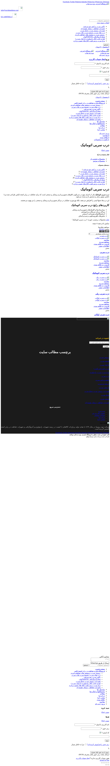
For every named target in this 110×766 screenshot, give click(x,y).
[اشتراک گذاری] (106, 762)
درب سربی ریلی (102, 294)
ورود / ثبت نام (100, 704)
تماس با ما (101, 419)
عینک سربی (105, 395)
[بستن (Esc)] (108, 762)
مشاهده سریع (104, 242)
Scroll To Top (104, 760)
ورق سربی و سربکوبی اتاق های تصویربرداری (89, 41)
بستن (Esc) (105, 150)
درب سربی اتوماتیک (100, 273)
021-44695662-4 (6, 17)
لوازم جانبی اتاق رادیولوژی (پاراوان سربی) (90, 39)
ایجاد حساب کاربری (97, 59)
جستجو (106, 45)
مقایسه (106, 240)
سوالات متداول (99, 415)
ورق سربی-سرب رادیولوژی (99, 372)
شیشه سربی (104, 361)
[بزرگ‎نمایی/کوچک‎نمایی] (102, 762)
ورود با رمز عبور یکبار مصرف (99, 91)
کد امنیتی (105, 72)
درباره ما (102, 417)
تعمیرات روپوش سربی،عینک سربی (92, 31)
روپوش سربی (104, 357)
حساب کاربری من (98, 413)
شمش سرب (104, 399)
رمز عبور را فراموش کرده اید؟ (98, 83)
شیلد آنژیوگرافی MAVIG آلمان (94, 37)
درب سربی (104, 252)
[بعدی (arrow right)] (106, 764)
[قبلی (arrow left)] (108, 764)
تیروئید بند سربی (103, 384)
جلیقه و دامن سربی (102, 380)
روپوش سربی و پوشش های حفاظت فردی (90, 35)
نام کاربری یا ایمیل (102, 63)
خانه (107, 220)
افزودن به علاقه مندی (101, 244)
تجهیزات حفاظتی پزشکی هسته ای (93, 29)
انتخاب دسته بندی (103, 23)
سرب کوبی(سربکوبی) (101, 369)
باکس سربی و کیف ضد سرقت (94, 26)
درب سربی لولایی (101, 314)
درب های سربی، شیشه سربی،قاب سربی (90, 33)
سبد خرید (101, 411)
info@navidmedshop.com (9, 10)
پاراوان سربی (104, 365)
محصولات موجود (99, 161)
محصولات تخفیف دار (97, 159)
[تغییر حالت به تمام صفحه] (104, 762)
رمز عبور (105, 67)
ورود (107, 79)
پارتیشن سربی (104, 387)
